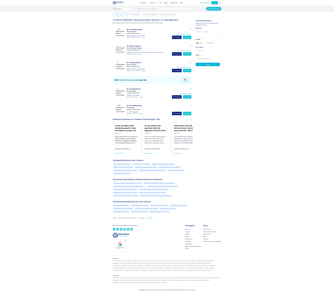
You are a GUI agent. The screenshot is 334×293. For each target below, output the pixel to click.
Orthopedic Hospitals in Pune (213, 277)
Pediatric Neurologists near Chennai (146, 167)
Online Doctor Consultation (212, 241)
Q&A (181, 3)
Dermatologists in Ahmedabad (135, 265)
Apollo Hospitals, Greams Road (136, 36)
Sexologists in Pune (166, 270)
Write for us (207, 229)
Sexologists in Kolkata (209, 268)
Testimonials (174, 3)
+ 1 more (143, 37)
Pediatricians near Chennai (141, 164)
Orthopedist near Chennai (121, 205)
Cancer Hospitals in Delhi (134, 277)
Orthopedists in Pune (183, 260)
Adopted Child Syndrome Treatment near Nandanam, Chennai (159, 183)
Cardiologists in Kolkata (157, 268)
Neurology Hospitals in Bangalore (201, 280)
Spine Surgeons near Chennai (122, 164)
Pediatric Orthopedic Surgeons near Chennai (152, 170)
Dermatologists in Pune (178, 265)
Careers (205, 239)
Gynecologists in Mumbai (204, 263)
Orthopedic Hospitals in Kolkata (135, 280)
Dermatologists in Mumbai (165, 265)
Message (199, 28)
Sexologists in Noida (117, 270)
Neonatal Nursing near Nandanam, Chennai (152, 192)
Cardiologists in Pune (145, 268)
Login (213, 3)
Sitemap (187, 241)
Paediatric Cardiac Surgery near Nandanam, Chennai (155, 196)
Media (187, 234)
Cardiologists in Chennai (184, 268)
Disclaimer (206, 234)
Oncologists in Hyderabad (144, 260)
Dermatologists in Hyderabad (193, 265)
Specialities (188, 244)
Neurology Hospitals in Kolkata (120, 282)
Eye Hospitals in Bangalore (160, 282)
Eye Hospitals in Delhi (147, 282)
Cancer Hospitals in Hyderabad (148, 277)
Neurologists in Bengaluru (178, 270)
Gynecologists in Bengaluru (190, 263)
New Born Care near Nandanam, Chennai (126, 196)
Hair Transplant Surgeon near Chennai (146, 208)
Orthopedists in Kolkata (118, 263)
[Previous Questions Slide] (187, 120)
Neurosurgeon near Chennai (139, 205)
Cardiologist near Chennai (121, 211)
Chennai (133, 37)
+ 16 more (140, 113)
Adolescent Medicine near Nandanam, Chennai (127, 183)
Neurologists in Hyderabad (192, 270)
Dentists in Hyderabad (176, 263)
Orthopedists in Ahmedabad (132, 263)
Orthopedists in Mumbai (196, 260)
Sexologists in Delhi (128, 270)
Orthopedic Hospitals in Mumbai (196, 277)
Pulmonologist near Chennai (178, 205)
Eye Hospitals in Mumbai (135, 282)
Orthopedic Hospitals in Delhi (120, 280)
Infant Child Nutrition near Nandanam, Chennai (154, 189)
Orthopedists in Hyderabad (170, 260)
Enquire (178, 37)
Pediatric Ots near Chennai (176, 170)
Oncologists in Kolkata (131, 260)
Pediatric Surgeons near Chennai (123, 167)
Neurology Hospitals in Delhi (168, 280)
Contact (187, 232)
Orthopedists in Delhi (208, 260)
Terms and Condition (210, 232)
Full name (200, 47)
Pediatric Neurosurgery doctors (129, 218)
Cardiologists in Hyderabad (170, 268)
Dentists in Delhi (144, 263)
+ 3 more (139, 54)
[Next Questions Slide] (191, 120)
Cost (160, 3)
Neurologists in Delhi (206, 270)
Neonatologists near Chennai (122, 173)
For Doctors (189, 239)
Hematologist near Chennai (168, 208)
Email (198, 55)
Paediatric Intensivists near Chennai (169, 167)
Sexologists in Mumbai (196, 268)
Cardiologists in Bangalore (119, 268)
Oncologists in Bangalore (119, 260)
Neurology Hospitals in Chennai (183, 280)
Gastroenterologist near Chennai (123, 208)
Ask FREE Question (214, 9)
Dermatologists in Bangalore (151, 265)
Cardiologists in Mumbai (133, 268)
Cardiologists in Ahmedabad (208, 265)
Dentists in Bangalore (154, 263)
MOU (205, 237)
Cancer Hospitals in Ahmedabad (180, 277)
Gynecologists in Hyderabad (119, 265)
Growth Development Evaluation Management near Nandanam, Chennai (129, 186)
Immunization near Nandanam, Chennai (125, 189)
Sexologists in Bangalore (154, 270)
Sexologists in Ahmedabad (140, 270)
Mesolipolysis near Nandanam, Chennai (125, 192)
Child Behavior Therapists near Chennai (125, 170)
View (188, 37)
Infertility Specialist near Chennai (159, 211)
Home (115, 218)
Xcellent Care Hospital (133, 95)
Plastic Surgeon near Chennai (159, 205)
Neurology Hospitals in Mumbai (152, 280)
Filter (117, 14)
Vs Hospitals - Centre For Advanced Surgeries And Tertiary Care (145, 52)
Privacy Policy (190, 290)
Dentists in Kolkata (165, 263)
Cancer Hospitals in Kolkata (164, 277)
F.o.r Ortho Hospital (132, 112)
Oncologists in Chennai (157, 260)
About (187, 229)
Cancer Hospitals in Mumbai (119, 277)
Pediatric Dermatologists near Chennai (163, 164)
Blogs (166, 3)
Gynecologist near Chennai (139, 211)
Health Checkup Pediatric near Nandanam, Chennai (163, 186)
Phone (198, 39)
